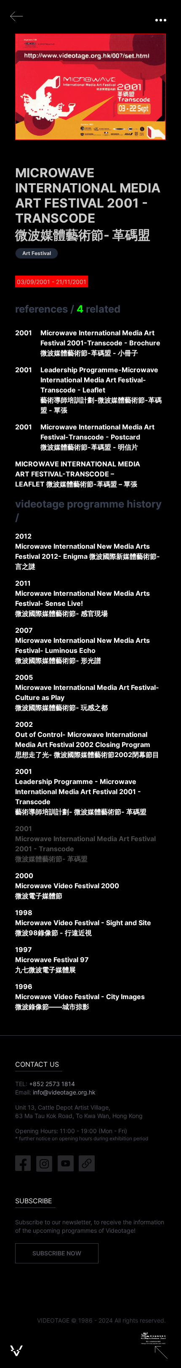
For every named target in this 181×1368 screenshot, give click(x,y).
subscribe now (56, 1253)
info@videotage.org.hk (64, 1092)
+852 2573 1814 (52, 1083)
